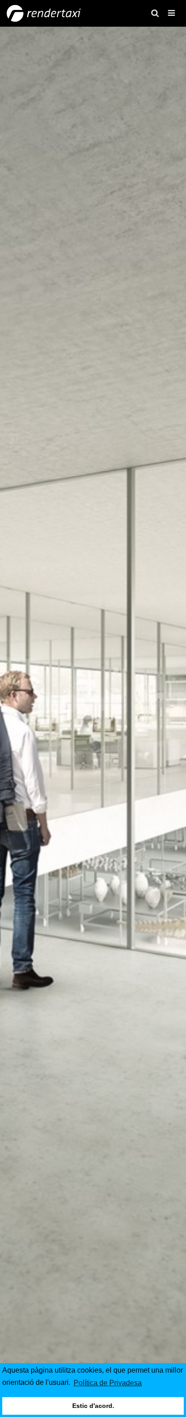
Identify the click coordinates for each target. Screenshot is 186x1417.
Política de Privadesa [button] (108, 1383)
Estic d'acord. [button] (93, 1405)
